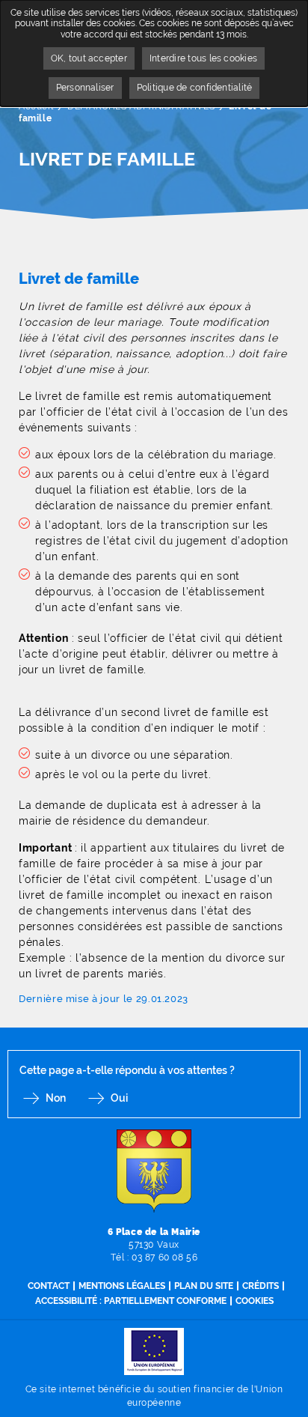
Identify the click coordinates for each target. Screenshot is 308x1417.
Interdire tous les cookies (203, 58)
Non (56, 1098)
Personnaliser (85, 87)
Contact (49, 1286)
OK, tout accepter (89, 58)
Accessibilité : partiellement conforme (131, 1301)
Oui (119, 1098)
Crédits (260, 1286)
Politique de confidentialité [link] (195, 87)
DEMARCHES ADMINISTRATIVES (141, 106)
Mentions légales (121, 1286)
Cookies (254, 1301)
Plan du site (203, 1286)
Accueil (36, 106)
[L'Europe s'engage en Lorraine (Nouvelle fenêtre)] (154, 1350)
